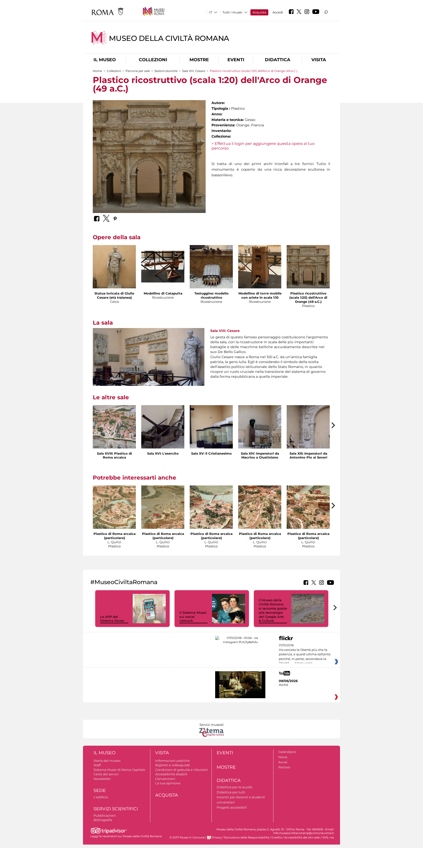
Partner (284, 767)
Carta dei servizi (106, 774)
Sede (100, 790)
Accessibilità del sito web (302, 837)
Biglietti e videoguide (172, 765)
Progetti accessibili (232, 807)
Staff (97, 765)
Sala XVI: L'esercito (163, 453)
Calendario (287, 752)
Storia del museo (107, 761)
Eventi (235, 59)
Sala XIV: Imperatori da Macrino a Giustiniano (260, 455)
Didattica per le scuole (234, 787)
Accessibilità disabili (171, 774)
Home (97, 71)
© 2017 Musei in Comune (187, 837)
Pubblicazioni (105, 815)
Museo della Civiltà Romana (169, 38)
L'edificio (101, 797)
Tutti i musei (232, 12)
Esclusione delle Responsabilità (246, 837)
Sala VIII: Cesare (193, 71)
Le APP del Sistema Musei (112, 619)
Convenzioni (165, 779)
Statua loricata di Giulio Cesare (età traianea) (114, 295)
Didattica (277, 59)
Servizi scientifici (116, 809)
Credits (276, 837)
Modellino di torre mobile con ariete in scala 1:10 (260, 295)
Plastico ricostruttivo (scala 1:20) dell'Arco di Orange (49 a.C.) (308, 297)
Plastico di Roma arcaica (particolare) (115, 536)
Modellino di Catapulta (163, 293)
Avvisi (282, 762)
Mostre (199, 59)
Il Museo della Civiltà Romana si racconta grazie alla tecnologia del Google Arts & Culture (273, 610)
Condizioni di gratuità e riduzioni (181, 770)
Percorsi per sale (138, 71)
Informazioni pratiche (172, 761)
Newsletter (102, 779)
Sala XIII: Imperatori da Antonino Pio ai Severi (308, 455)
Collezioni (153, 59)
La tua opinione (167, 783)
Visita (318, 59)
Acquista (259, 12)
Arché (283, 685)
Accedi (277, 12)
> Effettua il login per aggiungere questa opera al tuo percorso (263, 146)
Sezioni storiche (165, 71)
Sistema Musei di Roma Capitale (119, 770)
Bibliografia (103, 820)
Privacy (217, 837)
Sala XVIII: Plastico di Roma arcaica (114, 455)
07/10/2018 (304, 654)
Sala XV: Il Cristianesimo (211, 453)
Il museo (105, 59)
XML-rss (328, 837)
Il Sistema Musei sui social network (192, 617)
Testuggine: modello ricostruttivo (211, 295)
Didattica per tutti (231, 792)
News (282, 757)
